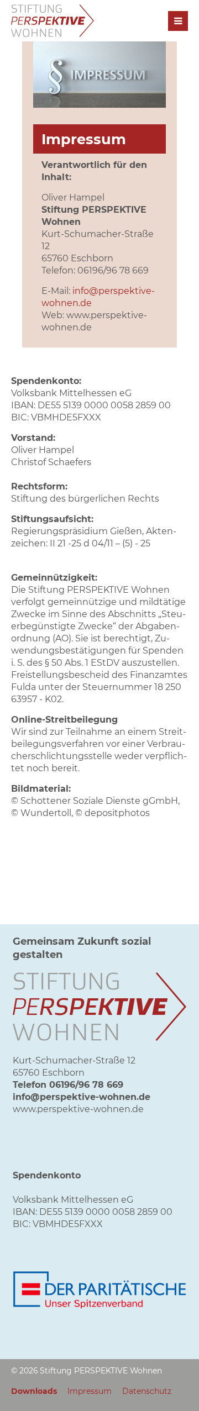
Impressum (89, 1391)
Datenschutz (146, 1391)
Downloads (34, 1391)
